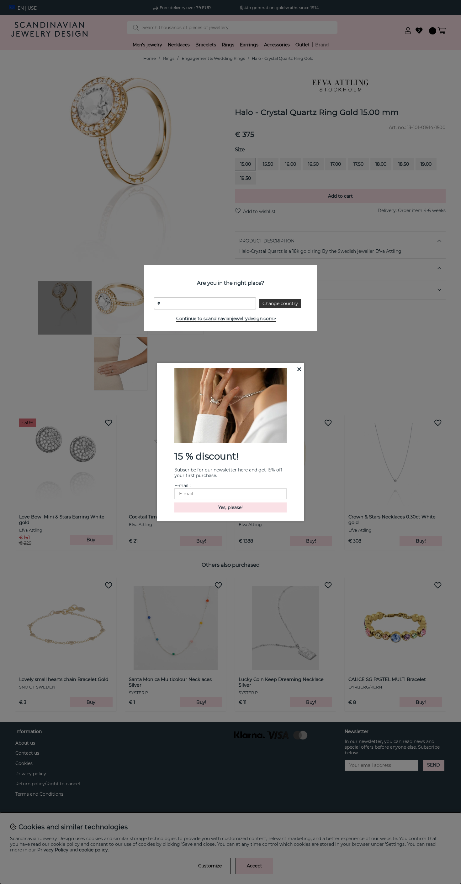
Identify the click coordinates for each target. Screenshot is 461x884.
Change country (280, 303)
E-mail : (182, 485)
